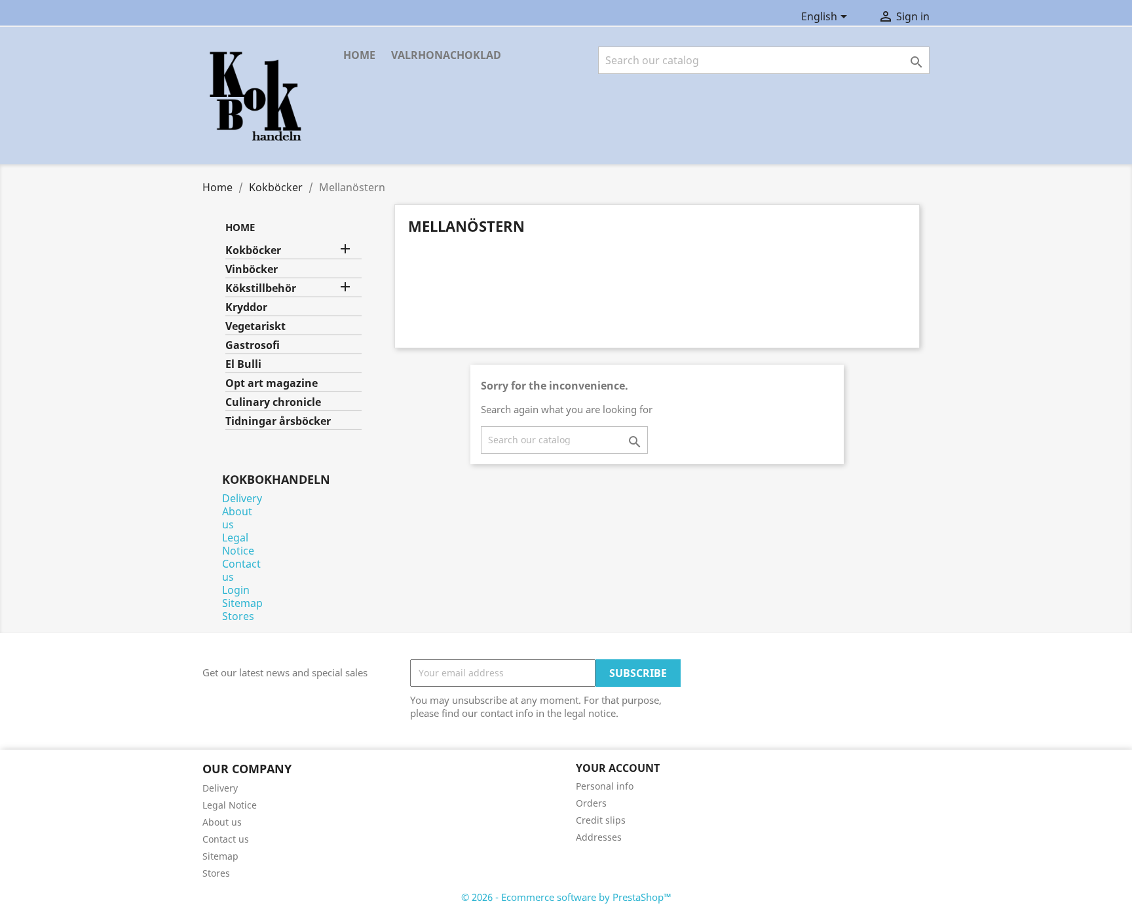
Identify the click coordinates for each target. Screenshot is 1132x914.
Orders (591, 803)
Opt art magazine (271, 383)
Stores (238, 616)
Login (236, 590)
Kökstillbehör (260, 288)
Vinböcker (251, 269)
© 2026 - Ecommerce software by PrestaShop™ (566, 897)
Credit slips (601, 820)
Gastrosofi (252, 345)
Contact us (241, 570)
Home (359, 55)
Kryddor (246, 307)
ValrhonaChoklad (446, 55)
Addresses (599, 837)
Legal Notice (238, 544)
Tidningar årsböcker (278, 421)
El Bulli (243, 364)
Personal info (604, 786)
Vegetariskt (255, 326)
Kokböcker (253, 250)
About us (237, 518)
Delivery (242, 498)
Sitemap (242, 603)
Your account (618, 768)
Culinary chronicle (273, 402)
